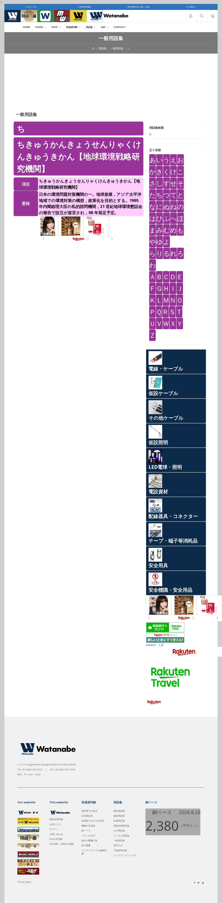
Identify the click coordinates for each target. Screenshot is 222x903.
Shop (54, 27)
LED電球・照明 (165, 467)
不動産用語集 (120, 890)
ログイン (54, 869)
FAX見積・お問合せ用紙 (61, 884)
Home (26, 27)
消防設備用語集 (121, 866)
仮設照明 (158, 442)
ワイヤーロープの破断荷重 (93, 892)
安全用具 (158, 565)
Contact (119, 27)
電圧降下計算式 (89, 851)
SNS (103, 27)
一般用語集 (116, 48)
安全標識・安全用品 (170, 589)
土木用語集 (119, 871)
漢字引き (118, 885)
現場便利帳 (72, 27)
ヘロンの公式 (88, 876)
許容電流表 (87, 856)
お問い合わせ (56, 874)
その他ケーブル (166, 417)
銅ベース (86, 871)
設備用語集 (119, 861)
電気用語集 (119, 851)
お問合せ (192, 7)
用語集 (89, 27)
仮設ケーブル (163, 393)
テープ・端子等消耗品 (173, 540)
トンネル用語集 (121, 876)
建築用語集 (119, 856)
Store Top (32, 7)
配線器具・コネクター (173, 516)
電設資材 (158, 491)
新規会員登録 (85, 7)
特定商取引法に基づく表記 (139, 7)
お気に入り (55, 864)
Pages (39, 27)
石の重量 (86, 885)
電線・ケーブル (166, 368)
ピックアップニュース (124, 895)
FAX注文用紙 (55, 879)
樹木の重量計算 (89, 881)
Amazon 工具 (155, 645)
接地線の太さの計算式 (92, 861)
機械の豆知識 (88, 866)
